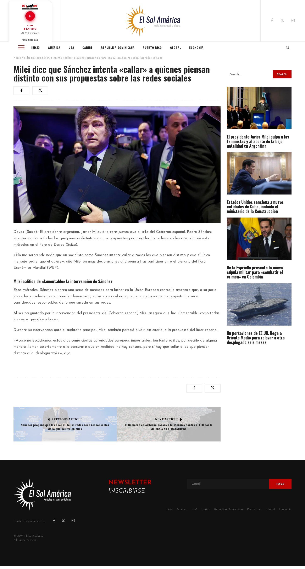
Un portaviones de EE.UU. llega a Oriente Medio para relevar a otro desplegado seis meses (256, 337)
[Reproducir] (30, 16)
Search (282, 74)
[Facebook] (272, 21)
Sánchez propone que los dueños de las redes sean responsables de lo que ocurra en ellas (65, 427)
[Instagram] (293, 21)
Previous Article (67, 419)
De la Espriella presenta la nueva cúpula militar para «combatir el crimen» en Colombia (255, 272)
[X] (282, 21)
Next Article (166, 419)
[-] (152, 21)
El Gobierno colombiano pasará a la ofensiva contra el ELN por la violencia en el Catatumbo (168, 427)
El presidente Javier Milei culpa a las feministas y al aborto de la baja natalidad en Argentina (258, 141)
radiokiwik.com (30, 40)
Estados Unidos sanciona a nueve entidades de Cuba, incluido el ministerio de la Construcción (255, 206)
